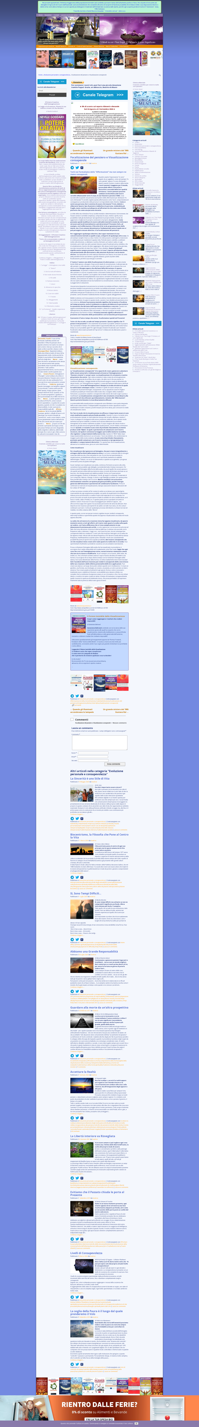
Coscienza (103, 1302)
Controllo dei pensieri (101, 1125)
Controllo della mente (115, 1125)
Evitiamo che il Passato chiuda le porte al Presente (97, 1193)
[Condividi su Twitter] (76, 169)
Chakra (137, 142)
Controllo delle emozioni (96, 1244)
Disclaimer (100, 15)
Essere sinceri (81, 826)
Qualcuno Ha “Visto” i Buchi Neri (145, 357)
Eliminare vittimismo (97, 1127)
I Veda (93, 1063)
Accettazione (79, 1123)
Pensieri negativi (95, 1129)
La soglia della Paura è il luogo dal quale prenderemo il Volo (96, 1312)
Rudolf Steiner (60, 46)
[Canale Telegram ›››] (99, 99)
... (99, 641)
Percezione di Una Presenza (144, 368)
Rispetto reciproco (86, 828)
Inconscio (107, 1127)
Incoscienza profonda (92, 1304)
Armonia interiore (80, 996)
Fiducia (106, 826)
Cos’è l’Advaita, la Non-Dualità (144, 340)
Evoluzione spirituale (80, 884)
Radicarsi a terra (115, 1246)
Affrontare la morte (93, 1061)
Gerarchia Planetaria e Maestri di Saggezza (144, 152)
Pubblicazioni (139, 171)
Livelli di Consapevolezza (86, 1253)
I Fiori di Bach (139, 155)
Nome (74, 753)
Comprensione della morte (109, 1061)
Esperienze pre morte (46, 46)
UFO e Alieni (139, 181)
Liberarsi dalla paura (96, 1246)
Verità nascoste (140, 183)
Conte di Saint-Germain (84, 46)
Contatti (56, 15)
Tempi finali (98, 947)
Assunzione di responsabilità (95, 996)
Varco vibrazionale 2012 (90, 1003)
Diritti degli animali (98, 882)
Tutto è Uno (78, 1003)
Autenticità (73, 824)
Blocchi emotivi (114, 1123)
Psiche (137, 167)
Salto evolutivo (117, 1001)
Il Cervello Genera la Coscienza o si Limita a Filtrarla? (145, 332)
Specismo (89, 886)
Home (41, 15)
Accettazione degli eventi (91, 1123)
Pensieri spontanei (107, 1129)
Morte (81, 1065)
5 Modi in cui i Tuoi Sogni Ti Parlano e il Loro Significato (146, 337)
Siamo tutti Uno (106, 1306)
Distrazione (106, 701)
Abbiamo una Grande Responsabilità (94, 951)
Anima (72, 1302)
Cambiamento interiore (112, 996)
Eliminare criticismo (83, 1127)
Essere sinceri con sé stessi (95, 826)
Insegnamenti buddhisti (105, 1183)
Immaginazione (82, 703)
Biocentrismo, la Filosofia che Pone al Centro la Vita (99, 836)
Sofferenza (92, 1187)
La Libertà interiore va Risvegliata (92, 1136)
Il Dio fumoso (124, 46)
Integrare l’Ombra (116, 1127)
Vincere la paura (97, 1371)
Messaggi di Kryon (141, 158)
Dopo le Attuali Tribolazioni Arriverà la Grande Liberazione (146, 355)
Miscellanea (138, 160)
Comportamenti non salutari (87, 1183)
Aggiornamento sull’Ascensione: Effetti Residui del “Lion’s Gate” (146, 346)
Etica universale (109, 882)
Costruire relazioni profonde (103, 824)
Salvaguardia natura (79, 886)
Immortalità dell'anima (102, 1063)
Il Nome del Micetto (141, 334)
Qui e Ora (106, 1246)
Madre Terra (87, 998)
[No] (196, 1424)
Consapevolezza (94, 1302)
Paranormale (139, 162)
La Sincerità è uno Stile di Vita (90, 778)
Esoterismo (138, 144)
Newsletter (48, 15)
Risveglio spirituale (94, 1306)
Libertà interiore (96, 1185)
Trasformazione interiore (88, 830)
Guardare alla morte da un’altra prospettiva (99, 1007)
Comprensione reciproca (86, 824)
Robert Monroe (99, 46)
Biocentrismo (87, 882)
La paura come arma (104, 1369)
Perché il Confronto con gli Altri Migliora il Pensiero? (147, 370)
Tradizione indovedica (110, 1065)
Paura (76, 1371)
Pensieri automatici (83, 1129)
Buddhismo (74, 1183)
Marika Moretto (104, 945)
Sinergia (77, 947)
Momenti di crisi (107, 1185)
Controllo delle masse (90, 1369)
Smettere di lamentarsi (120, 1129)
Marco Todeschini (112, 46)
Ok (136, 1423)
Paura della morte (89, 1065)
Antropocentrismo (76, 882)
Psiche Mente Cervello (142, 169)
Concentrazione (90, 701)
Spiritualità (99, 1065)
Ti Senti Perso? (139, 341)
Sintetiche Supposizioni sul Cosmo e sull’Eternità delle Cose (145, 349)
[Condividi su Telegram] (72, 169)
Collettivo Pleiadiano (81, 1302)
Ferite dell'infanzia (83, 1246)
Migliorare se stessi (98, 998)
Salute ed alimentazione (142, 172)
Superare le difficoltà (87, 947)
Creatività (99, 701)
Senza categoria (140, 178)
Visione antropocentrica (112, 886)
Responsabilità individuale (103, 1001)
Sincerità (95, 828)
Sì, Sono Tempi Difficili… (85, 893)
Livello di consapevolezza (108, 1304)
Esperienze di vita (92, 945)
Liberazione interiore (83, 1185)
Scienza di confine (140, 176)
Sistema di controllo (85, 1371)
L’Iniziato (71, 46)
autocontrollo (104, 1123)
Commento (76, 734)
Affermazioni (74, 701)
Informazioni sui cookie (87, 15)
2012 (72, 996)
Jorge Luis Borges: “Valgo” (143, 343)
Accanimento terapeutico (78, 1061)
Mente (89, 703)
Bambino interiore (82, 1244)
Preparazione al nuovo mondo (85, 1001)
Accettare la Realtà (83, 1072)
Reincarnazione (83, 1306)
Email (74, 757)
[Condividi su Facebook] (81, 169)
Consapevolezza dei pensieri (84, 1125)
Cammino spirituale (80, 945)
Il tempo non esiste (141, 157)
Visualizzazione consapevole (109, 703)
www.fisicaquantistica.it (84, 335)
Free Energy (138, 149)
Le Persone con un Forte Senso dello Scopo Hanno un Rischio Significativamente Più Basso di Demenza (147, 364)
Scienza (137, 174)
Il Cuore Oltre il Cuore (142, 352)
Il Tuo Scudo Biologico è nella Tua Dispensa (145, 360)
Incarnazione (80, 1304)
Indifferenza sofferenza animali (98, 884)
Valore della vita (98, 886)
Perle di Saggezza (140, 164)
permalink (78, 705)
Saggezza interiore (82, 1187)
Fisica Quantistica (140, 148)
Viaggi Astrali (139, 185)
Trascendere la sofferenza (104, 1187)
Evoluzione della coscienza (81, 1063)
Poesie (137, 165)
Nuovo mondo (109, 998)
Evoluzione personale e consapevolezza (57, 75)
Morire (77, 1065)
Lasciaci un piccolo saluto (69, 15)
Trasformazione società (104, 830)
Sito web (74, 761)
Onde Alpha (95, 703)
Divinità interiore (110, 1244)
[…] (134, 201)
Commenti (75, 1131)
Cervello (82, 701)
